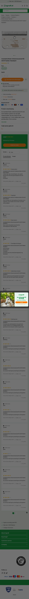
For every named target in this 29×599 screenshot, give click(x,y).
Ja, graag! (21, 302)
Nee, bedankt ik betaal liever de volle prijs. (21, 304)
